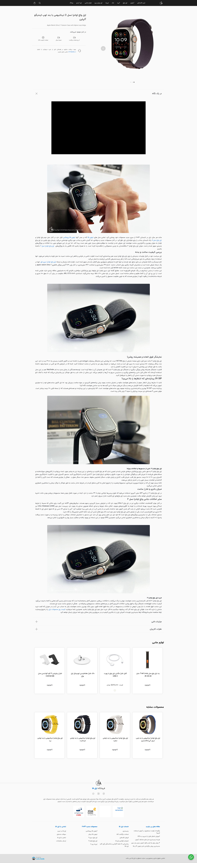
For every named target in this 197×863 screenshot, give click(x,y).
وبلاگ (71, 3)
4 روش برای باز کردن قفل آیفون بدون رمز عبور (145, 843)
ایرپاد (107, 3)
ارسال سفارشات (61, 841)
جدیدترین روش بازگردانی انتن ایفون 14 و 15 (146, 846)
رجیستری (126, 831)
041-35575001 (72, 52)
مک (113, 3)
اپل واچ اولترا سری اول (48, 262)
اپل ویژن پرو (98, 3)
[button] (103, 48)
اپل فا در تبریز (61, 831)
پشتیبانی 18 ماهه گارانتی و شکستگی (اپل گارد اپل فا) (114, 845)
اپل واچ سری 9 (92, 838)
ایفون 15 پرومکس (69, 237)
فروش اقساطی (124, 838)
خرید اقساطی (141, 3)
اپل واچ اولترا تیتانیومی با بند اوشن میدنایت (82, 739)
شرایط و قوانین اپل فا (122, 841)
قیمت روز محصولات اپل (57, 609)
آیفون (132, 3)
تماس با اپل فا (61, 838)
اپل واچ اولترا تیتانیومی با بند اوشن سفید (115, 739)
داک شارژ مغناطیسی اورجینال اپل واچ (82, 674)
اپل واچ (125, 3)
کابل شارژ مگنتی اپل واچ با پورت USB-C (115, 674)
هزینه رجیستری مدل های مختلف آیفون (147, 840)
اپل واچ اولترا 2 (92, 841)
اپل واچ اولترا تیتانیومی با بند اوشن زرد (50, 739)
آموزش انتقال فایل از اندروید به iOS (149, 836)
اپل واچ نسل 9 (157, 240)
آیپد (118, 3)
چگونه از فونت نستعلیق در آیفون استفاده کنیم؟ (147, 832)
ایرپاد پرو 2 (93, 844)
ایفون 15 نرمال (92, 834)
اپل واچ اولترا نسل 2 (47, 246)
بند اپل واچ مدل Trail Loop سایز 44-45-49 (148, 674)
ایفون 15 (90, 237)
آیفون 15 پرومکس (91, 831)
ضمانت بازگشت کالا (123, 834)
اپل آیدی (79, 3)
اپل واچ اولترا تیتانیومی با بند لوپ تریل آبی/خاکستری (148, 739)
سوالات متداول (61, 834)
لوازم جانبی (88, 3)
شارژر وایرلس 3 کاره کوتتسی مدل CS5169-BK (50, 674)
